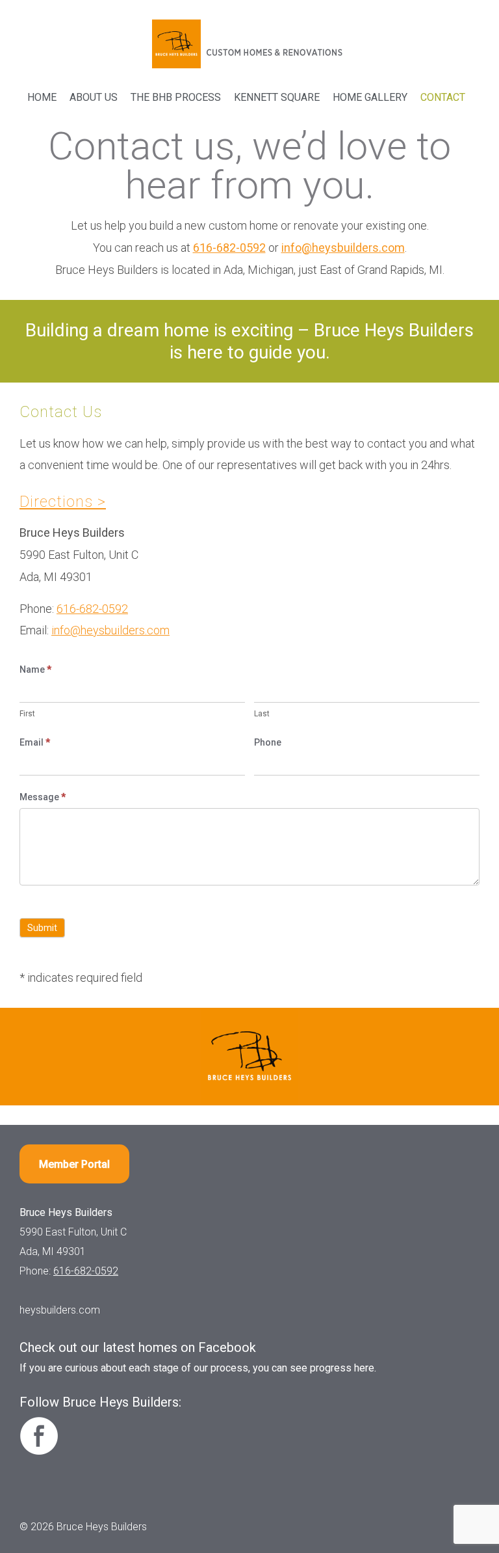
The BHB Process (176, 97)
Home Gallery (370, 97)
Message (42, 797)
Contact (442, 97)
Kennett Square (277, 97)
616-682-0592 (229, 247)
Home (42, 97)
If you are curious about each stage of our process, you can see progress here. (197, 1368)
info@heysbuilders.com (343, 247)
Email (34, 742)
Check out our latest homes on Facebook (137, 1347)
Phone (267, 742)
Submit (42, 928)
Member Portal (74, 1164)
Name (35, 669)
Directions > (62, 502)
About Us (94, 97)
